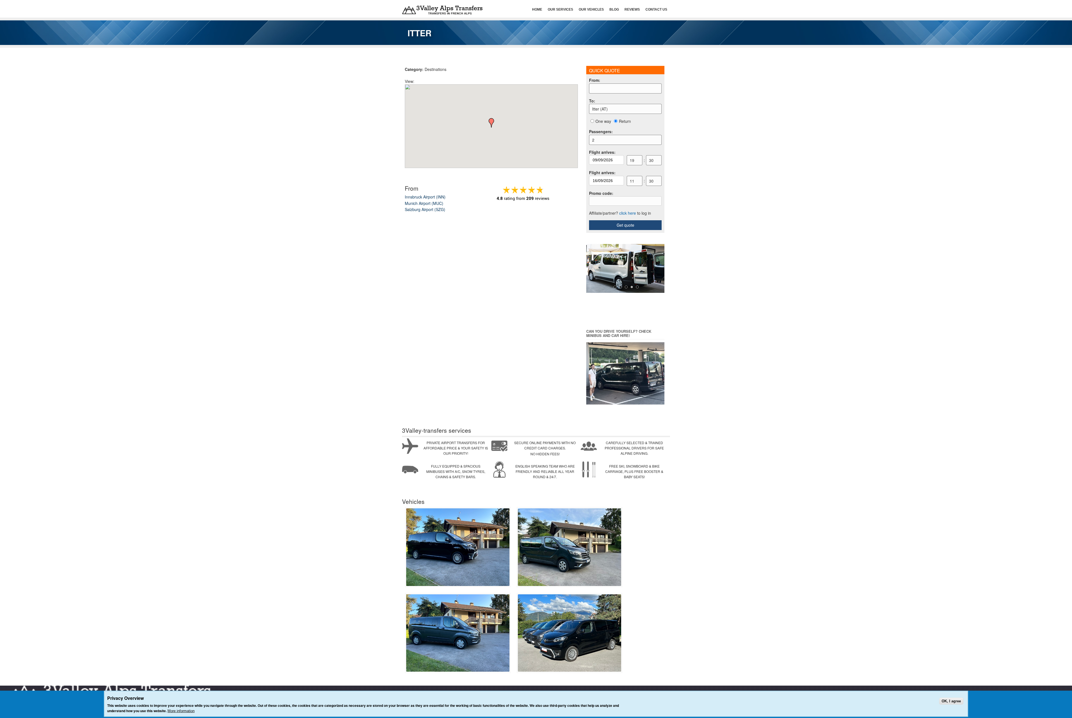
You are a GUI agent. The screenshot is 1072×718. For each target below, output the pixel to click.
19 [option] (632, 160)
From (594, 80)
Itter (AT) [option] (600, 109)
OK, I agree (951, 701)
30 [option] (651, 160)
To (592, 101)
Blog (614, 9)
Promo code (601, 193)
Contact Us (656, 9)
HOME (537, 9)
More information (181, 711)
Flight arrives (602, 152)
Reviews (632, 9)
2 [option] (593, 140)
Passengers (601, 131)
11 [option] (632, 181)
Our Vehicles (591, 9)
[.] (458, 584)
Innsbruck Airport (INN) (425, 197)
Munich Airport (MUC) (424, 203)
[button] (491, 123)
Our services (560, 9)
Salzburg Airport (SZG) (425, 209)
